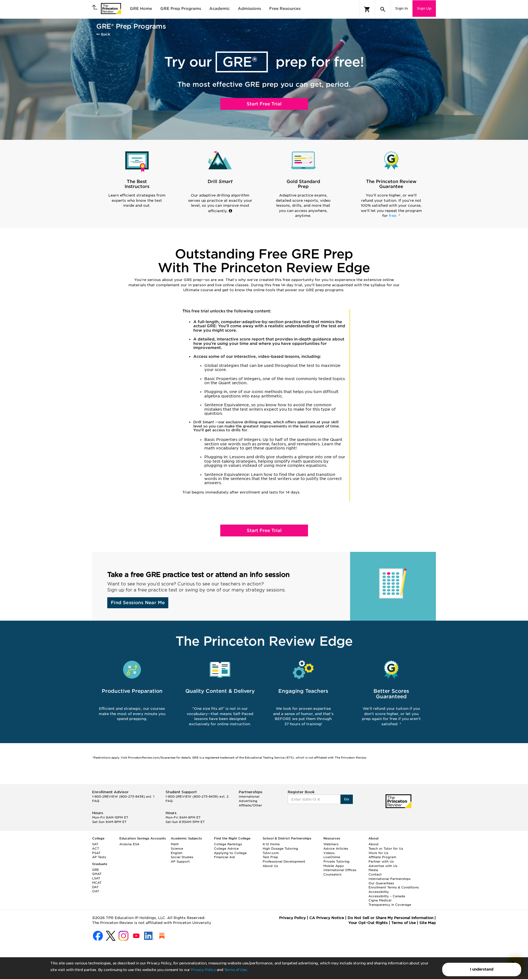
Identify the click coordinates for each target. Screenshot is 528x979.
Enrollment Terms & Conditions (394, 887)
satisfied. (390, 724)
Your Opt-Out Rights (368, 923)
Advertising (248, 801)
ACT (95, 848)
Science (177, 848)
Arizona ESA (129, 844)
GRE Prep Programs (180, 8)
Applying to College (230, 853)
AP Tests (99, 857)
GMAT (96, 874)
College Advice (226, 848)
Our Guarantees (381, 883)
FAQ (95, 801)
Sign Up (424, 8)
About (374, 844)
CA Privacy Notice (326, 918)
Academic (219, 8)
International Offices (339, 870)
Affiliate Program (382, 857)
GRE (95, 870)
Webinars (331, 844)
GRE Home (141, 8)
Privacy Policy (203, 970)
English (176, 853)
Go (346, 799)
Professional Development (284, 861)
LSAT (96, 878)
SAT (95, 844)
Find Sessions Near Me (138, 602)
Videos (329, 853)
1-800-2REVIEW (123, 796)
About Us (270, 866)
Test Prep (270, 857)
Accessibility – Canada (387, 896)
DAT (95, 887)
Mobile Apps (333, 866)
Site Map (427, 923)
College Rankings (228, 844)
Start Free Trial (264, 104)
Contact (375, 874)
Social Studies (182, 857)
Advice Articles (335, 848)
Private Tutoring (336, 861)
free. (393, 216)
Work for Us (378, 853)
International (249, 796)
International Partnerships (390, 879)
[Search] (383, 9)
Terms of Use (235, 970)
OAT (95, 891)
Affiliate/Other (250, 805)
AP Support (180, 861)
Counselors (332, 874)
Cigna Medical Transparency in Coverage (390, 902)
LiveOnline (331, 857)
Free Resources (285, 8)
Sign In (401, 8)
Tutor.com (271, 853)
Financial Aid (224, 857)
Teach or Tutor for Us (386, 848)
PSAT (96, 853)
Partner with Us (381, 861)
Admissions (249, 8)
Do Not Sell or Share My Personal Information (390, 918)
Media (373, 870)
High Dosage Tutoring (280, 848)
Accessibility (379, 892)
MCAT (96, 883)
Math (175, 844)
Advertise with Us (383, 866)
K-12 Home (271, 844)
